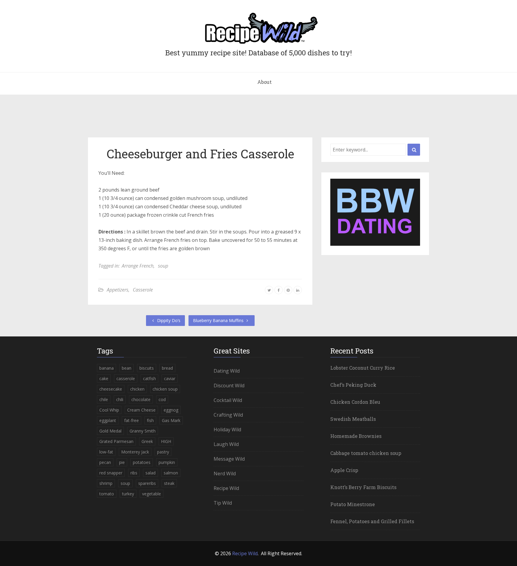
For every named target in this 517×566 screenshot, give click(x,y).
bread (167, 368)
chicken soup (165, 389)
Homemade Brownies (355, 436)
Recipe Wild (226, 488)
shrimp (105, 483)
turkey (128, 494)
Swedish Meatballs (353, 419)
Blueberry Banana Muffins (219, 320)
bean (126, 368)
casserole (125, 378)
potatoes (141, 462)
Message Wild (229, 459)
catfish (149, 378)
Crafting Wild (228, 415)
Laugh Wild (226, 444)
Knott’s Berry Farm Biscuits (363, 487)
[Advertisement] (258, 118)
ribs (133, 473)
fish (150, 420)
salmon (171, 473)
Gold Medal (110, 431)
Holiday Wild (227, 429)
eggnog (171, 410)
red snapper (110, 473)
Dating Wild (227, 371)
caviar (169, 378)
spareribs (147, 483)
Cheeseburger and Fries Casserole (200, 154)
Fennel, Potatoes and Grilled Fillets (372, 521)
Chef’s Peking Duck (353, 385)
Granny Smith (143, 431)
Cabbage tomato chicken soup (365, 453)
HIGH (166, 441)
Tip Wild (223, 503)
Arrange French (137, 265)
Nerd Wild (225, 473)
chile (103, 399)
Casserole (143, 289)
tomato (106, 494)
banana (106, 368)
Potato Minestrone (352, 504)
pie (122, 462)
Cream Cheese (141, 410)
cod (162, 399)
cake (103, 378)
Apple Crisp (344, 470)
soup (163, 265)
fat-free (131, 420)
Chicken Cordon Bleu (355, 402)
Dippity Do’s (168, 320)
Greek (147, 441)
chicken (137, 389)
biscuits (146, 368)
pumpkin (167, 462)
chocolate (140, 399)
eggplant (107, 420)
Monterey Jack (135, 452)
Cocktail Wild (228, 400)
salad (150, 473)
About (264, 82)
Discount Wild (229, 385)
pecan (105, 462)
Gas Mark (171, 420)
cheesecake (110, 389)
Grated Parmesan (116, 441)
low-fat (106, 452)
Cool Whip (109, 410)
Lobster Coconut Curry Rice (362, 368)
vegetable (151, 494)
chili (119, 399)
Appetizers (117, 289)
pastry (163, 452)
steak (169, 483)
